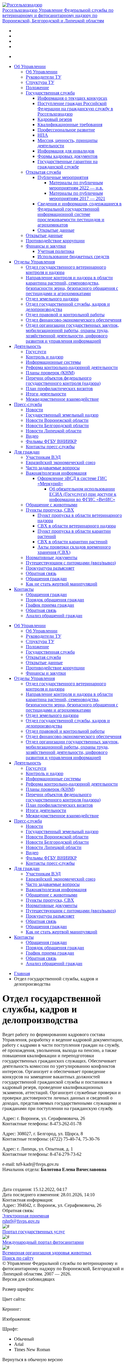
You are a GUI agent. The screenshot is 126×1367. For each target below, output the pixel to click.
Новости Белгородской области (57, 425)
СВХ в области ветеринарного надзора (77, 525)
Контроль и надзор (44, 356)
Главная (22, 973)
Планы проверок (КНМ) (50, 372)
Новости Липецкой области (53, 430)
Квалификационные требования (70, 124)
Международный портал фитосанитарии (43, 1242)
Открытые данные (56, 230)
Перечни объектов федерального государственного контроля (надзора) (63, 380)
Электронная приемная (25, 1215)
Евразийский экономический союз (60, 462)
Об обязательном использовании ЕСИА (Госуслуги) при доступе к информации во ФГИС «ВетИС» (82, 494)
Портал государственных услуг (33, 1231)
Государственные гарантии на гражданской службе (68, 164)
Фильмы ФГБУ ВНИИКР (51, 441)
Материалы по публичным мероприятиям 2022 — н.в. (76, 185)
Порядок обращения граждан (55, 599)
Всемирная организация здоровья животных (46, 1252)
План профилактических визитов (59, 388)
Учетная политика (56, 251)
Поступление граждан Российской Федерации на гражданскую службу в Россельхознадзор (75, 108)
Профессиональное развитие (66, 129)
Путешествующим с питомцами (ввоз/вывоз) (71, 562)
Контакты (24, 589)
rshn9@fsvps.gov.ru (21, 1221)
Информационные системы (53, 362)
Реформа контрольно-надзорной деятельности (72, 367)
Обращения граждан (46, 578)
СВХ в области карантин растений (73, 541)
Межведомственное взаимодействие (62, 399)
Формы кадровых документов (68, 156)
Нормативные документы (51, 557)
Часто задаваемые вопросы (53, 467)
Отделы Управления (34, 261)
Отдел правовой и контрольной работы (65, 314)
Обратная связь (41, 573)
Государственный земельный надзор (62, 414)
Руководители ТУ (43, 77)
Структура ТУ (40, 82)
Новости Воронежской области (57, 420)
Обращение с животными (51, 504)
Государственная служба (50, 92)
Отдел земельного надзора (52, 298)
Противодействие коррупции (55, 240)
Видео (32, 436)
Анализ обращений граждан (54, 615)
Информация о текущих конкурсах (72, 98)
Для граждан (27, 451)
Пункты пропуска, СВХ (50, 509)
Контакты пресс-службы (50, 446)
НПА (43, 135)
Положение (37, 87)
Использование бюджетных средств (73, 256)
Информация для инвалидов (66, 150)
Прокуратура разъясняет (50, 568)
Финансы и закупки (46, 245)
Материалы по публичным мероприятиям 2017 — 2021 (77, 196)
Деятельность (27, 346)
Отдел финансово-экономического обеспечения (73, 319)
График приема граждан (50, 605)
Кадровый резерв (55, 119)
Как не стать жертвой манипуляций (61, 583)
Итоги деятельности (46, 393)
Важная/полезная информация (56, 473)
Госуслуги (36, 351)
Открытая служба (43, 172)
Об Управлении (30, 66)
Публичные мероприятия (63, 177)
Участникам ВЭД (43, 457)
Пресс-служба (28, 404)
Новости (34, 409)
